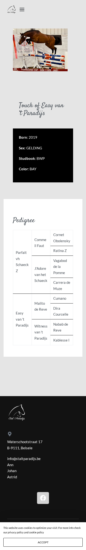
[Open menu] (22, 9)
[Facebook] (43, 498)
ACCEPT (43, 542)
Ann (10, 465)
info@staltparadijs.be (24, 458)
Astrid (12, 477)
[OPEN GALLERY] (40, 49)
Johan (11, 471)
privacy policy (16, 532)
